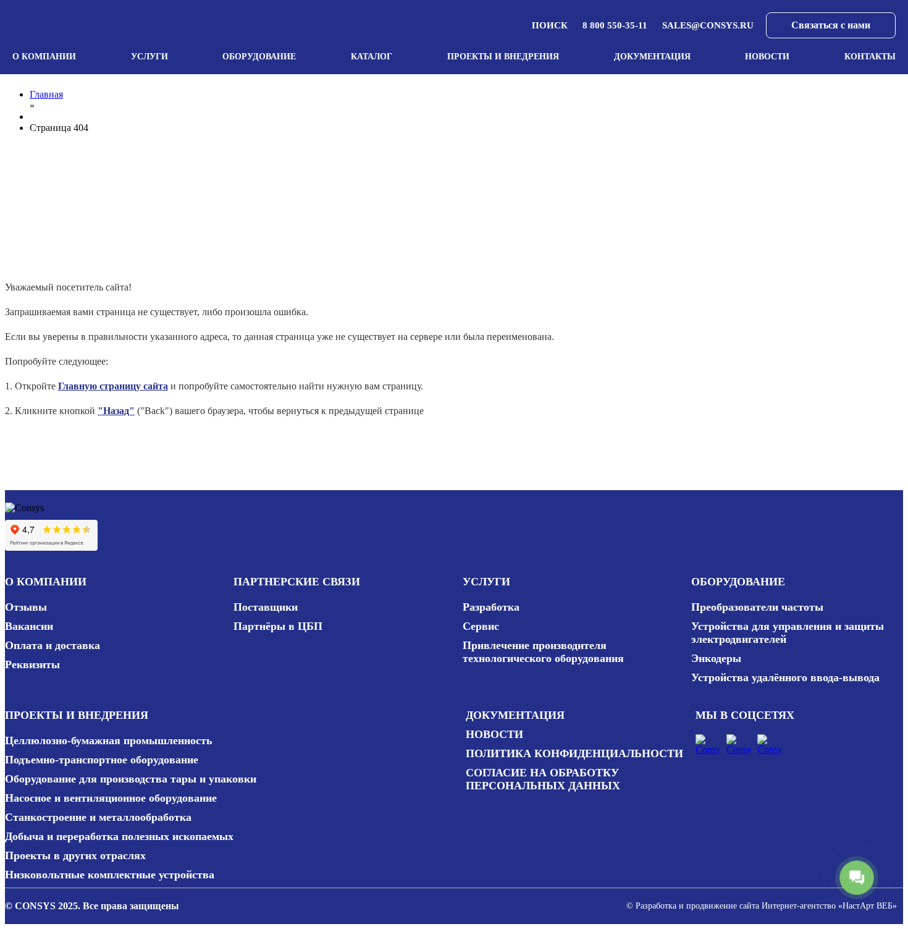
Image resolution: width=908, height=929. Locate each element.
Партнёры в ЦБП (277, 626)
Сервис (481, 626)
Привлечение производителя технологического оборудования (543, 651)
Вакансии (29, 626)
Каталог (371, 56)
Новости (767, 56)
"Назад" (116, 410)
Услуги (149, 56)
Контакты (870, 56)
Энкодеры (716, 658)
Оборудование (259, 56)
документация (515, 715)
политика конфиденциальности (574, 753)
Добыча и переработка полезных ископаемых (119, 836)
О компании (44, 56)
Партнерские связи (296, 581)
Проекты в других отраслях (75, 855)
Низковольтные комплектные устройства (109, 874)
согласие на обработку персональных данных (543, 779)
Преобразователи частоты (757, 607)
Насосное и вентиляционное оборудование (111, 798)
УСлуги (486, 581)
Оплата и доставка (52, 645)
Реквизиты (32, 664)
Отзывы (26, 607)
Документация (652, 56)
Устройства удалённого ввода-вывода (785, 677)
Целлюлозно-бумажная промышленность (108, 740)
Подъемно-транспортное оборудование (101, 759)
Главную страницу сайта (113, 386)
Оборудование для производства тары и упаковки (130, 779)
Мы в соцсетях (745, 715)
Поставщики (265, 607)
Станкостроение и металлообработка (98, 817)
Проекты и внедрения (503, 56)
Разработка (491, 607)
